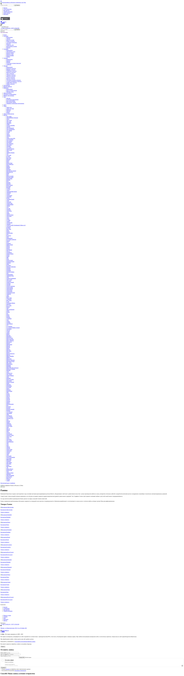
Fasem (7, 256)
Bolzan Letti (9, 470)
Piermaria (8, 389)
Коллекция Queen (5, 584)
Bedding (8, 167)
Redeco (8, 402)
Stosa (7, 431)
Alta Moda (8, 122)
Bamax (8, 160)
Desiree (8, 231)
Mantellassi (8, 336)
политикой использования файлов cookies (25, 641)
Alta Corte (8, 121)
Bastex (7, 165)
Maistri (7, 334)
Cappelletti (8, 196)
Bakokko (8, 159)
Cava (7, 207)
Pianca (7, 388)
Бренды (5, 7)
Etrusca (8, 248)
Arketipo (8, 135)
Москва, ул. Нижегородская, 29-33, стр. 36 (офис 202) (14, 628)
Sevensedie (8, 456)
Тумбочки (8, 64)
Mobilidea (8, 366)
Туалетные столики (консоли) (13, 63)
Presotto (8, 399)
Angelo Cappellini (10, 125)
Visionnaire (9, 450)
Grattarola (8, 294)
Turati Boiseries (9, 441)
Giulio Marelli (9, 288)
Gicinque (8, 283)
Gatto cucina (9, 279)
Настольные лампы (11, 102)
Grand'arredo (9, 291)
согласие (7, 669)
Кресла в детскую (10, 78)
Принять (3, 646)
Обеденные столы (10, 51)
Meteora (8, 354)
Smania (8, 422)
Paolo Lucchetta (10, 379)
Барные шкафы (10, 55)
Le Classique (9, 326)
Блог (4, 618)
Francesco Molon (10, 272)
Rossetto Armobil (10, 409)
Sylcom (8, 432)
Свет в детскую (10, 73)
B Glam (8, 156)
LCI (7, 325)
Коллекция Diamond (5, 569)
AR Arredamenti (10, 128)
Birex (7, 174)
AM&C (8, 124)
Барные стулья (9, 54)
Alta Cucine (9, 120)
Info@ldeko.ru (5, 630)
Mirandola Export (10, 361)
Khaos (7, 314)
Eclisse (7, 198)
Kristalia (8, 317)
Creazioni (8, 226)
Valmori (8, 447)
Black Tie (8, 478)
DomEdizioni (9, 238)
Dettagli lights (9, 233)
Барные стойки (10, 53)
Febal (7, 259)
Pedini (7, 383)
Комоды (8, 47)
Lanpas (8, 321)
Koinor (8, 316)
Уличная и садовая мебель (9, 94)
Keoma (8, 312)
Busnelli (8, 187)
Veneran (8, 448)
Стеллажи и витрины (11, 42)
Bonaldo (8, 180)
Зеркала (8, 111)
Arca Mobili (9, 130)
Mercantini (8, 351)
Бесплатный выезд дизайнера (8, 483)
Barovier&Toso (9, 164)
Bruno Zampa (9, 185)
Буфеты (8, 56)
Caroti (7, 200)
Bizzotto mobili (9, 177)
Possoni (8, 395)
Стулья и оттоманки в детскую (13, 81)
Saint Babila (9, 413)
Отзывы (5, 616)
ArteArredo (9, 145)
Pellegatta (8, 384)
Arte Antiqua (9, 141)
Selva (7, 471)
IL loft (7, 301)
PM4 (7, 392)
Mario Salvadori (10, 339)
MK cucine (8, 362)
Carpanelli (8, 202)
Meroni (8, 352)
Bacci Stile (8, 157)
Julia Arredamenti (10, 309)
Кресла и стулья (10, 40)
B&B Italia (8, 459)
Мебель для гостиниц (8, 95)
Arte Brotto (9, 142)
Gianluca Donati (10, 282)
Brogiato (8, 182)
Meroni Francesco (10, 353)
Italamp (8, 307)
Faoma (7, 255)
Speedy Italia (9, 426)
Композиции (9, 37)
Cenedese (8, 209)
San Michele (9, 415)
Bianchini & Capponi (11, 170)
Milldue (8, 357)
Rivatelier (8, 406)
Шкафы (8, 62)
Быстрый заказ (4, 32)
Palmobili (8, 378)
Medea (7, 348)
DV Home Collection (11, 239)
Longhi (8, 331)
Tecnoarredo (9, 434)
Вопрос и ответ (7, 615)
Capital (8, 480)
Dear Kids (8, 229)
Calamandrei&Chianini (11, 191)
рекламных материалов (20, 670)
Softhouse (8, 423)
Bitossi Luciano (9, 176)
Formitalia (8, 270)
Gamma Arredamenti (11, 278)
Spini (7, 427)
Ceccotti (8, 208)
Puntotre (8, 401)
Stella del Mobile (10, 475)
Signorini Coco (9, 418)
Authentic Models (10, 152)
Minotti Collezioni (10, 360)
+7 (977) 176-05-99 (14, 28)
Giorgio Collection (10, 286)
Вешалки (8, 110)
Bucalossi (8, 186)
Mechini (8, 347)
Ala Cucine (9, 116)
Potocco (8, 396)
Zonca (7, 465)
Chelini (8, 213)
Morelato (8, 370)
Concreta (8, 224)
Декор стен (9, 107)
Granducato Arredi (10, 292)
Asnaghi (8, 126)
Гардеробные (6, 85)
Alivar (7, 119)
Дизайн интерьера (7, 11)
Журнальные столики (11, 46)
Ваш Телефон (4, 654)
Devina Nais (9, 476)
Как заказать (6, 10)
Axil (7, 154)
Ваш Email (3, 655)
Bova (7, 181)
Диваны (8, 38)
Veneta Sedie (9, 449)
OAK (7, 371)
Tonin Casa (9, 436)
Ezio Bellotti (9, 250)
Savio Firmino (9, 417)
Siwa (7, 419)
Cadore (8, 190)
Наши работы (6, 13)
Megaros (8, 349)
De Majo (8, 227)
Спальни (5, 58)
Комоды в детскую (11, 72)
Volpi (7, 454)
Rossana (8, 408)
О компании (6, 608)
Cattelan (8, 205)
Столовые (5, 49)
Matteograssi (9, 344)
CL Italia (8, 220)
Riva (7, 405)
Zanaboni (8, 461)
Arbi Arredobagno (10, 129)
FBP (7, 257)
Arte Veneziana (9, 143)
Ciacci (7, 217)
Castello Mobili (9, 204)
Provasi (8, 400)
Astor (7, 151)
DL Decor (8, 235)
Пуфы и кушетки (10, 41)
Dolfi (7, 237)
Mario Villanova (10, 340)
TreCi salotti (9, 440)
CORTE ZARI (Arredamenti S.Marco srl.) (16, 225)
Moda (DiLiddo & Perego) (12, 367)
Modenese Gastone (10, 369)
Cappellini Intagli (10, 199)
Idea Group (9, 300)
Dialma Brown (9, 469)
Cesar (7, 212)
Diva (7, 234)
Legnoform (8, 329)
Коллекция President (5, 532)
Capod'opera (9, 195)
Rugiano (8, 410)
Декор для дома (10, 108)
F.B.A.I (8, 251)
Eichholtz (8, 243)
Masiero (8, 343)
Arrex (7, 137)
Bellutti (8, 168)
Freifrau (8, 479)
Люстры (8, 98)
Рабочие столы (10, 91)
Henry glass (9, 297)
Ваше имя (3, 652)
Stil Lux (8, 428)
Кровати (8, 60)
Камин (8, 112)
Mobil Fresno (9, 364)
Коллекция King (4, 592)
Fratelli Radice (9, 274)
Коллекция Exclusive (6, 547)
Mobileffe (8, 365)
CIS (7, 467)
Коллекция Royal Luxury (7, 554)
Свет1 (4, 104)
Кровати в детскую (11, 68)
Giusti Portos (9, 290)
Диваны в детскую (11, 75)
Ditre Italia (8, 463)
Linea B (8, 330)
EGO (7, 242)
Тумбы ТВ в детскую (11, 82)
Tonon (7, 437)
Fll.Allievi (8, 265)
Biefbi (7, 173)
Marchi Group (9, 338)
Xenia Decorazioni (10, 457)
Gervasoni (8, 281)
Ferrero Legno (9, 260)
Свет (4, 97)
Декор (4, 106)
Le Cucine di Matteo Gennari (13, 327)
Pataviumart (9, 380)
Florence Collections (11, 266)
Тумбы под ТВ (10, 45)
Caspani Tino (9, 203)
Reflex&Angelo (10, 404)
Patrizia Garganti (10, 382)
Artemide (8, 146)
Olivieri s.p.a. (9, 373)
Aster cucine (9, 150)
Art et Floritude (9, 139)
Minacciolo (8, 358)
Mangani (8, 335)
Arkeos (8, 134)
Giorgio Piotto (9, 287)
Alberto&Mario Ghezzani (12, 117)
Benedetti (8, 169)
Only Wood (9, 374)
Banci (7, 161)
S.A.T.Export (9, 412)
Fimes (7, 264)
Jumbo (7, 310)
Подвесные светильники (12, 99)
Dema (7, 230)
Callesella (8, 192)
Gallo (7, 277)
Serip (7, 445)
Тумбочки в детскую (11, 71)
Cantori (8, 194)
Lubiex (8, 332)
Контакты (5, 14)
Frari (7, 273)
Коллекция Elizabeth (5, 517)
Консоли (8, 43)
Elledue (8, 246)
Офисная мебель (7, 93)
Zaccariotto (8, 458)
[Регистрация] (3, 16)
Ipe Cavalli (8, 305)
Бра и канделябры (10, 100)
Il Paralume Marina (10, 303)
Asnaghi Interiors (10, 148)
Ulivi (7, 444)
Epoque (8, 247)
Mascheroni (9, 342)
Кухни (5, 34)
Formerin (8, 268)
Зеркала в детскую (10, 76)
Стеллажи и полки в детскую (13, 80)
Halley (7, 296)
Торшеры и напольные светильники (15, 103)
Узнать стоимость (5, 512)
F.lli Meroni (9, 252)
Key (7, 313)
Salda (7, 414)
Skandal (8, 421)
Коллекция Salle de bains (6, 509)
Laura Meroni (9, 323)
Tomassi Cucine (10, 435)
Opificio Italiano (10, 375)
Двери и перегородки (8, 113)
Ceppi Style (9, 211)
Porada (7, 393)
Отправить (3, 667)
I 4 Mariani (8, 299)
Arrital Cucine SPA (10, 138)
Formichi (8, 269)
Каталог (5, 607)
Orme (7, 377)
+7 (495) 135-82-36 (5, 28)
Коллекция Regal (5, 539)
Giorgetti (8, 285)
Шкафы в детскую (10, 69)
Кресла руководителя (11, 90)
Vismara (8, 452)
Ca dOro (8, 189)
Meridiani (8, 474)
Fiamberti (8, 262)
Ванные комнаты (7, 86)
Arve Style (8, 147)
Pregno (8, 397)
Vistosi (7, 453)
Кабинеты (5, 87)
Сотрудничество (7, 9)
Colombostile (9, 222)
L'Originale (9, 318)
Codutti (8, 221)
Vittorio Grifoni (9, 472)
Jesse (7, 308)
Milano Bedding (10, 356)
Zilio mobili (9, 462)
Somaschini (9, 424)
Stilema (8, 430)
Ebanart (8, 240)
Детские (5, 65)
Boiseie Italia (9, 178)
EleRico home (9, 244)
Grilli (7, 295)
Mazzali (8, 345)
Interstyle (8, 304)
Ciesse (7, 218)
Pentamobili (9, 386)
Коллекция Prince (5, 524)
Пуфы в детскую (10, 84)
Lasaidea (8, 322)
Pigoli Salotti (9, 391)
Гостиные (5, 36)
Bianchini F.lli (9, 172)
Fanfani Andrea (9, 253)
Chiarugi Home (9, 215)
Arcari (7, 133)
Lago (7, 320)
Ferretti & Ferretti (10, 261)
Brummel (8, 183)
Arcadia (8, 132)
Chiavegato (9, 216)
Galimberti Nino (10, 275)
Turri (7, 443)
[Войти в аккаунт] (1, 16)
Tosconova (8, 439)
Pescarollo (8, 387)
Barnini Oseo (9, 163)
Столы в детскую (10, 77)
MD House (8, 466)
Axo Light (8, 155)
